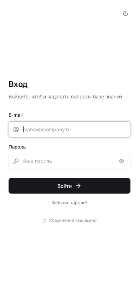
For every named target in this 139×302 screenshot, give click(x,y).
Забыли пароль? (69, 202)
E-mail (15, 115)
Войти (64, 186)
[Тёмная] (125, 13)
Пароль (17, 147)
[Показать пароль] (121, 161)
